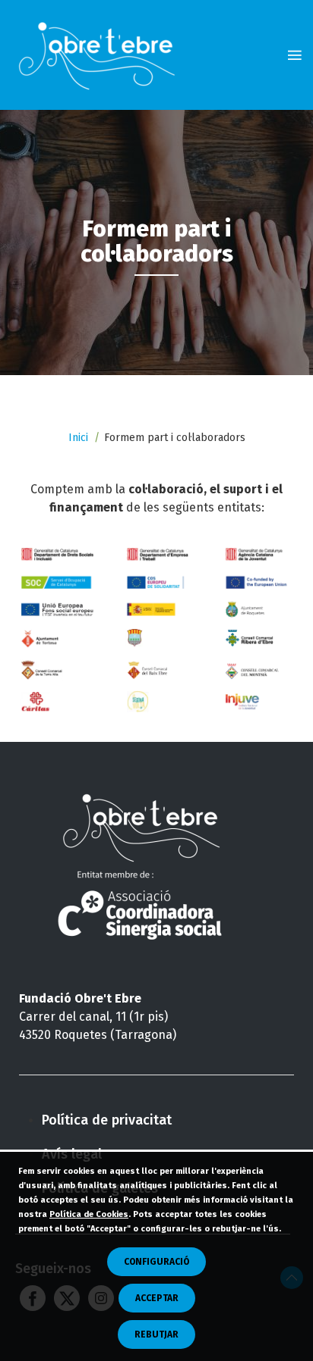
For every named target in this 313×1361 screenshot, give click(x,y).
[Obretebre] (100, 55)
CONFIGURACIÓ (156, 1261)
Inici (78, 437)
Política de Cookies (88, 1214)
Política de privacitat (107, 1120)
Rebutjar (156, 1334)
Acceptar (157, 1298)
